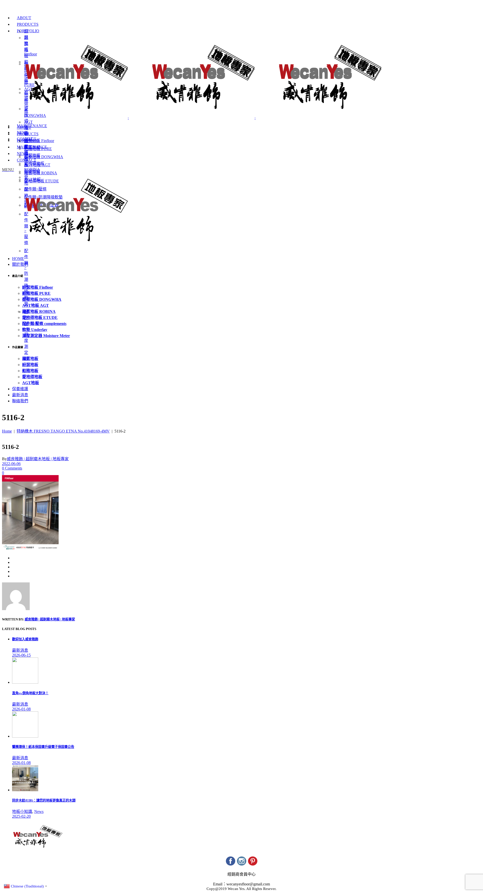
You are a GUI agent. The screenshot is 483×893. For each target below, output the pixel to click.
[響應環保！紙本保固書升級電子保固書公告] (25, 736)
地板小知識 (22, 811)
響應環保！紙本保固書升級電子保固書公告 (43, 747)
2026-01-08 (21, 709)
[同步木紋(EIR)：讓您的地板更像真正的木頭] (25, 790)
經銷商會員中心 (241, 874)
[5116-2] (16, 609)
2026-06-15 (21, 655)
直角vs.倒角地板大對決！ (30, 693)
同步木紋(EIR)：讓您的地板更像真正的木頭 (43, 800)
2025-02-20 (21, 816)
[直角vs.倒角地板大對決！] (25, 682)
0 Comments (12, 468)
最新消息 (20, 650)
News (39, 811)
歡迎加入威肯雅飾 (25, 639)
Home (7, 431)
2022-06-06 (11, 463)
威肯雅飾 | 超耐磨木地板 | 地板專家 (38, 459)
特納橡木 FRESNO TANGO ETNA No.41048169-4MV (63, 431)
